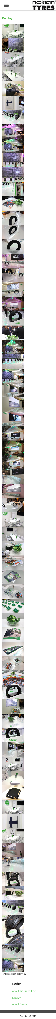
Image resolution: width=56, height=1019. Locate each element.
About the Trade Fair (23, 991)
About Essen (19, 1004)
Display (16, 997)
